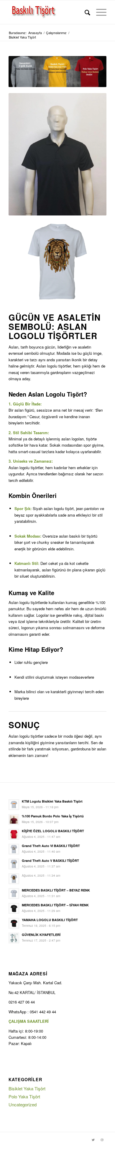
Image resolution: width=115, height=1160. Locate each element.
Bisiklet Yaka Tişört (27, 1088)
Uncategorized (23, 1104)
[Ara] (84, 12)
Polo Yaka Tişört (24, 1096)
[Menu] (98, 12)
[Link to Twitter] (93, 1139)
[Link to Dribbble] (102, 1139)
